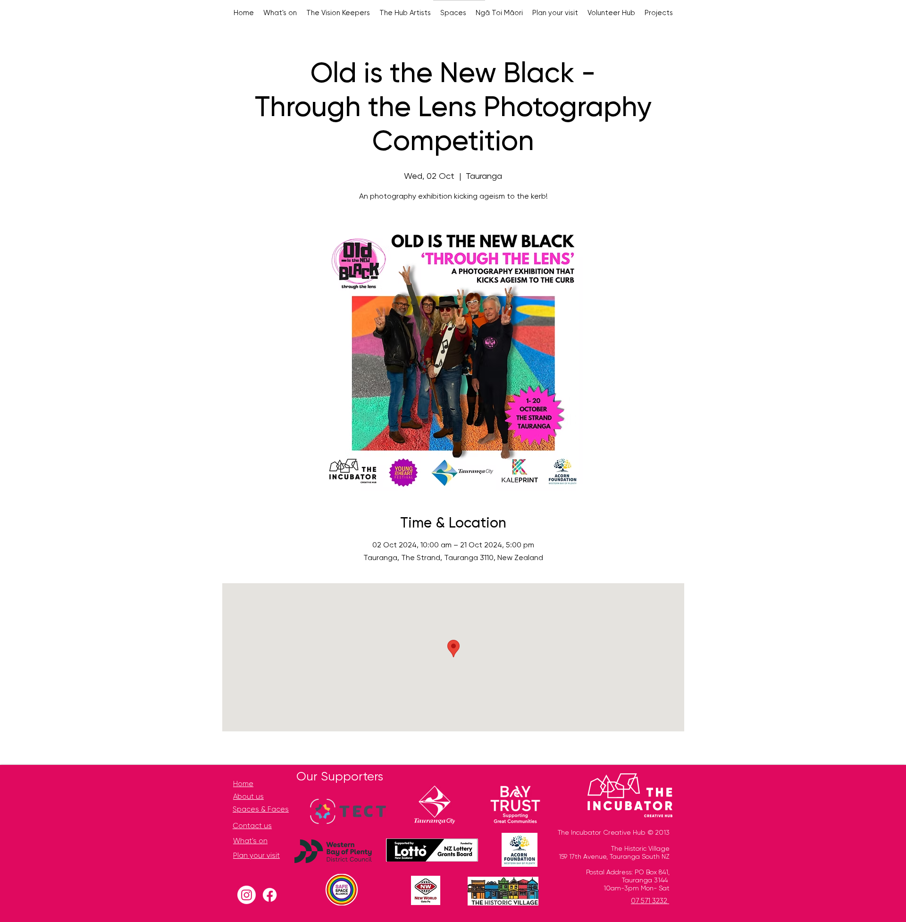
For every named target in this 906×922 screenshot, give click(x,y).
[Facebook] (269, 895)
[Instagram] (246, 895)
